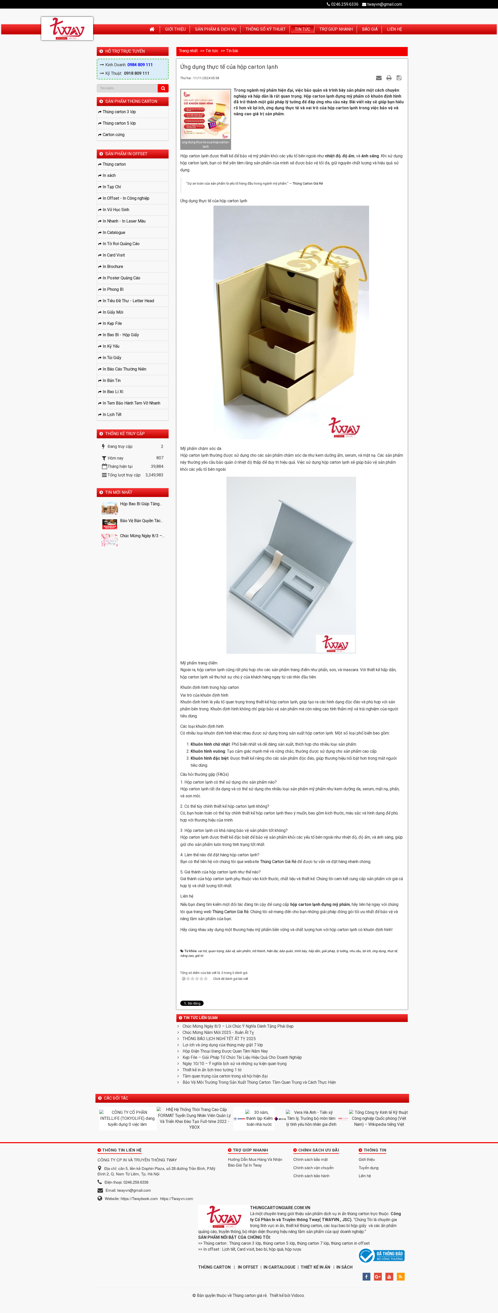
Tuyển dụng (368, 1167)
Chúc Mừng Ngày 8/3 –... (142, 535)
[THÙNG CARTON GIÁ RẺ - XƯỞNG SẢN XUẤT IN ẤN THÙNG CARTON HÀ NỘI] (67, 28)
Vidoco (297, 1295)
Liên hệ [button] (394, 29)
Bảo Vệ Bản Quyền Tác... (141, 520)
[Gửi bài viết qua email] (379, 77)
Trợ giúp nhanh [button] (336, 29)
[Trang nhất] (153, 29)
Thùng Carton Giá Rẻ (308, 183)
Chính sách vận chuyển (313, 1167)
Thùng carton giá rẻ (250, 1295)
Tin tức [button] (302, 29)
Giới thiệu (367, 1159)
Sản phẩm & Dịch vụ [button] (215, 29)
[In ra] (389, 77)
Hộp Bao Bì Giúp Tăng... (141, 503)
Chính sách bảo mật (310, 1159)
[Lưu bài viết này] (400, 77)
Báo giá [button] (370, 29)
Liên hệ (365, 1175)
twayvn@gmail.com (384, 4)
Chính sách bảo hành (311, 1175)
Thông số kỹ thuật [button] (266, 29)
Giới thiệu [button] (175, 29)
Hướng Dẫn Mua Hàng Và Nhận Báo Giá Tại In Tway (255, 1161)
